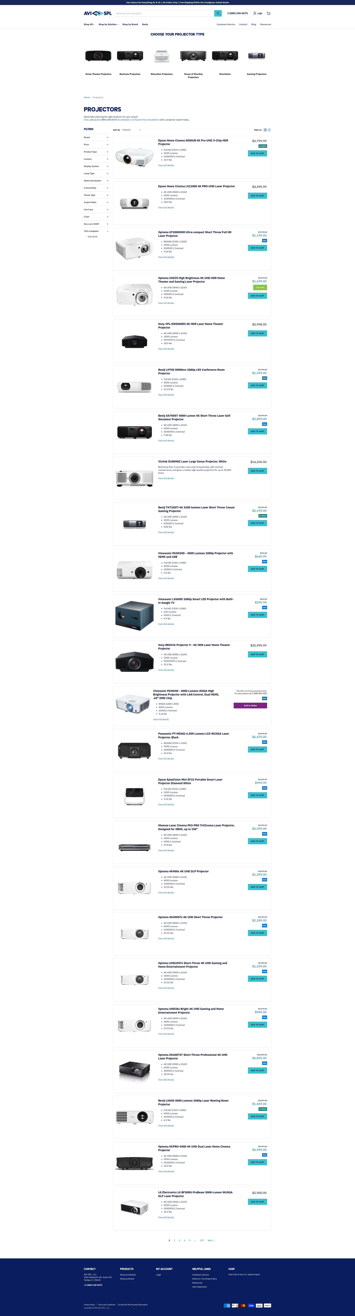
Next (210, 1240)
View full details (166, 165)
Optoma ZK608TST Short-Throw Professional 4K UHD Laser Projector (192, 1056)
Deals (145, 24)
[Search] (218, 13)
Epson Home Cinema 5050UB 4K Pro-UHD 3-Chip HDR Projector (193, 142)
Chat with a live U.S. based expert (244, 1274)
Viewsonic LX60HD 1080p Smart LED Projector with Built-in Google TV (196, 601)
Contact (243, 24)
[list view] (269, 130)
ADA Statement (199, 1286)
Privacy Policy (89, 1305)
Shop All (88, 24)
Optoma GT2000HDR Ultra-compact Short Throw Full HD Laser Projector (194, 234)
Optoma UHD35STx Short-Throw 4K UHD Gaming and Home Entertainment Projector (192, 964)
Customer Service (226, 24)
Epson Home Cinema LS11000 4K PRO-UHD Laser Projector (196, 186)
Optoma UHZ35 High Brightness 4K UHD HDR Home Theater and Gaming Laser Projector (191, 279)
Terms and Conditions (106, 1305)
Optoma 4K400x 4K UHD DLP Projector (183, 871)
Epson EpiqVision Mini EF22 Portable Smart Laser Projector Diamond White (190, 781)
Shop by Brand (130, 24)
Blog (253, 24)
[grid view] (265, 130)
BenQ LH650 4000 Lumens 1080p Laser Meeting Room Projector (193, 1102)
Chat (86, 119)
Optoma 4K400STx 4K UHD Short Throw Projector (190, 917)
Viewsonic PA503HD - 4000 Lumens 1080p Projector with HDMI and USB (195, 555)
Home (87, 97)
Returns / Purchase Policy (204, 1278)
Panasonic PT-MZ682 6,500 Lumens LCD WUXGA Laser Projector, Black (193, 735)
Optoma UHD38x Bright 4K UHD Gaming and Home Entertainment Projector (191, 1010)
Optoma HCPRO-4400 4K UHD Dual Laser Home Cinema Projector (194, 1148)
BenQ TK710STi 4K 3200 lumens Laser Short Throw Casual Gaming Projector (196, 509)
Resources (265, 24)
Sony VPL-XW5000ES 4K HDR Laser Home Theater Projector (190, 325)
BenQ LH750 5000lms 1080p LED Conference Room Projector (191, 371)
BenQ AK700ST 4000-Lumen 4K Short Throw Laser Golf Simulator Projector (194, 417)
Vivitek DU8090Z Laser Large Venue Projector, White (192, 461)
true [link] (92, 236)
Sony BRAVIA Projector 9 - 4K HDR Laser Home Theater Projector (194, 646)
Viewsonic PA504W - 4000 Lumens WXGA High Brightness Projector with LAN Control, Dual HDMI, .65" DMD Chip (186, 694)
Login (158, 1274)
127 (202, 1240)
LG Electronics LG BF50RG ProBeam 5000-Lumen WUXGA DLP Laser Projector (195, 1194)
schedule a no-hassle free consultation (139, 119)
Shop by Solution (108, 24)
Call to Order (250, 705)
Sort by (116, 130)
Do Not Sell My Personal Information (133, 1305)
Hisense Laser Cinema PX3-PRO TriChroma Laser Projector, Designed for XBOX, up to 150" (196, 827)
